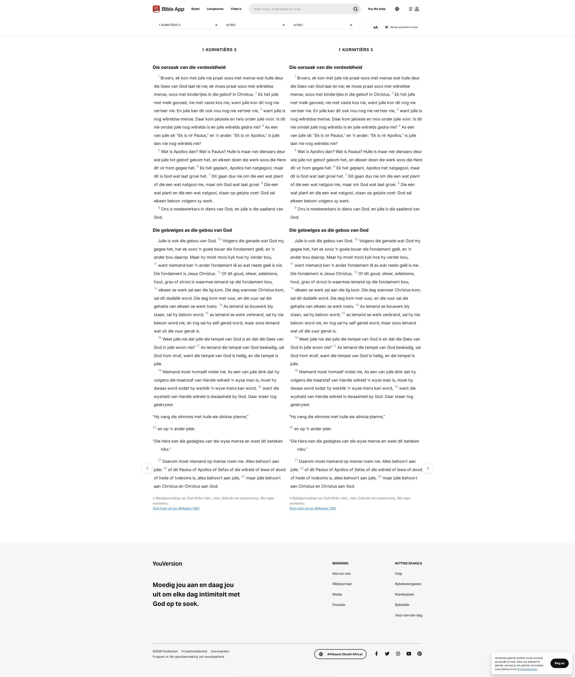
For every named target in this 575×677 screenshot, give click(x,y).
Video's (236, 9)
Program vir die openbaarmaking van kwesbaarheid (188, 656)
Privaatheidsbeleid (194, 651)
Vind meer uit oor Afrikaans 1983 (176, 508)
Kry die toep (376, 9)
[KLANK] (362, 27)
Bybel (195, 9)
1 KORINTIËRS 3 (169, 25)
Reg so (559, 663)
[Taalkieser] (397, 8)
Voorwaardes (220, 651)
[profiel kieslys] (413, 8)
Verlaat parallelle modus (404, 27)
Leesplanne (215, 9)
